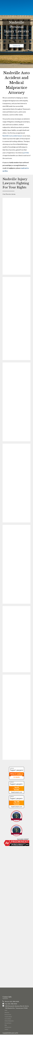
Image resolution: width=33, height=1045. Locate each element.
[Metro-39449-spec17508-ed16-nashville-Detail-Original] (16, 937)
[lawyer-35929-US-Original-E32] (16, 917)
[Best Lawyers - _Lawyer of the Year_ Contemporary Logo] (16, 887)
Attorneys (7, 1012)
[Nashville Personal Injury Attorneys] (9, 204)
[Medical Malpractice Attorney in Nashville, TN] (9, 283)
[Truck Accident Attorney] (9, 450)
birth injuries (22, 319)
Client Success (8, 1027)
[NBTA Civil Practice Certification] (16, 816)
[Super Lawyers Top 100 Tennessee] (16, 802)
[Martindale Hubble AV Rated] (16, 842)
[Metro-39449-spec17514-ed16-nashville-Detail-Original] (16, 969)
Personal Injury (8, 1023)
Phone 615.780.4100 (12, 1001)
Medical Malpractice (9, 1020)
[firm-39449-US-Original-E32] (16, 908)
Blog (6, 1025)
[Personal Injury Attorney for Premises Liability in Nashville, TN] (9, 681)
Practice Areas (8, 1014)
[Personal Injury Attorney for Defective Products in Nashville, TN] (9, 531)
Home (6, 1010)
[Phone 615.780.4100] (3, 1001)
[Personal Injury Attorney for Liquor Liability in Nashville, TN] (9, 612)
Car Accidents (8, 1018)
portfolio (26, 153)
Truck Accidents (8, 1016)
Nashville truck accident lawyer (12, 136)
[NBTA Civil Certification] (16, 830)
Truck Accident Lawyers (13, 475)
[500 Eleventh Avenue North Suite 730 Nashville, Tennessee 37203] (3, 1006)
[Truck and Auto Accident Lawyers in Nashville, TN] (9, 368)
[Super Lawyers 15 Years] (16, 773)
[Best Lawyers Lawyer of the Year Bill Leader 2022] (16, 858)
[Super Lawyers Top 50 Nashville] (16, 787)
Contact (6, 1029)
